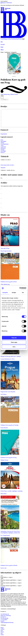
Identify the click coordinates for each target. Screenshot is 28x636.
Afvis (14, 346)
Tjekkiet (5, 134)
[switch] (24, 321)
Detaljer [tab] (14, 292)
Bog (2, 95)
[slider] (14, 64)
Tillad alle (14, 337)
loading (4, 99)
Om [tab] (23, 292)
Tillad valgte (14, 342)
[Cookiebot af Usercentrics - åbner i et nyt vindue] (19, 288)
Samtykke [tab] (5, 292)
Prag (2, 134)
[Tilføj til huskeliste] (10, 101)
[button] (14, 576)
